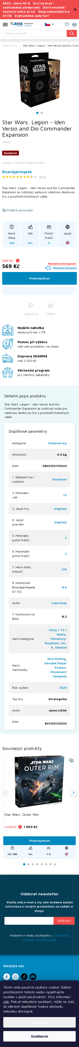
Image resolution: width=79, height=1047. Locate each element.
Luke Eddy (59, 603)
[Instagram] (15, 976)
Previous (5, 793)
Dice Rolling (56, 659)
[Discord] (33, 976)
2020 (63, 687)
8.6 (64, 587)
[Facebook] (6, 976)
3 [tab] (33, 864)
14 (65, 495)
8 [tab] (55, 864)
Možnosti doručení (65, 267)
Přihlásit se (64, 921)
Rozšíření (59, 479)
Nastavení (39, 1022)
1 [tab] (37, 113)
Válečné (61, 647)
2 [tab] (42, 113)
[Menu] (5, 25)
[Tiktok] (24, 976)
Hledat (72, 33)
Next (73, 793)
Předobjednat (39, 278)
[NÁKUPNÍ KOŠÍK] (74, 25)
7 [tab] (50, 864)
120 (64, 569)
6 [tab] (46, 864)
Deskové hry (57, 443)
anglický (60, 508)
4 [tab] (37, 864)
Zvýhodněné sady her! (31, 15)
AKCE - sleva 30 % (16, 3)
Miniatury (58, 639)
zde (6, 1002)
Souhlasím (39, 1036)
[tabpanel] (39, 80)
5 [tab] (42, 864)
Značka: (23, 162)
